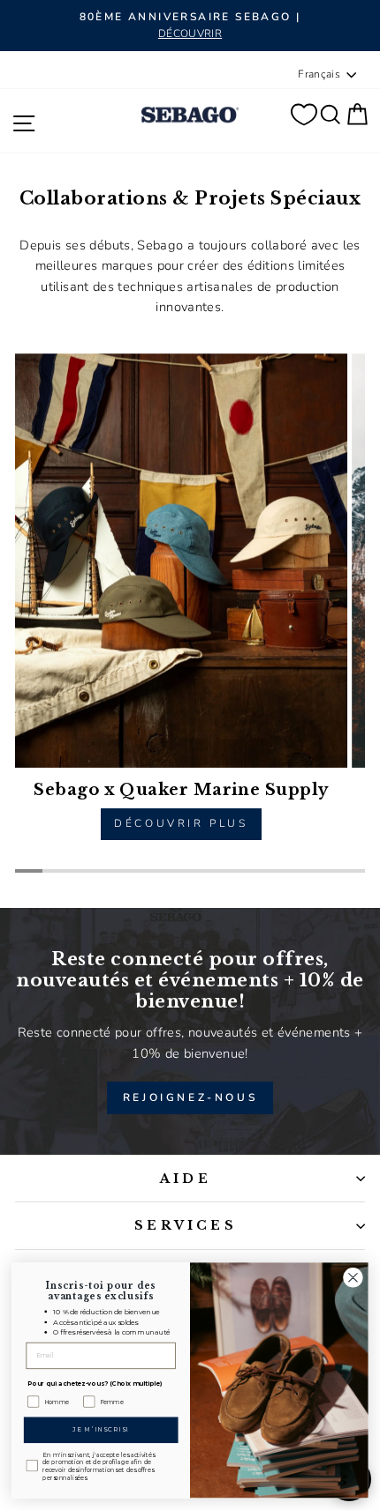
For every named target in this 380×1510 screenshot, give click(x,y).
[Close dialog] (353, 1278)
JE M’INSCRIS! (101, 1430)
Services (185, 1225)
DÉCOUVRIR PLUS (180, 823)
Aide (185, 1178)
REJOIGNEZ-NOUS (190, 1097)
